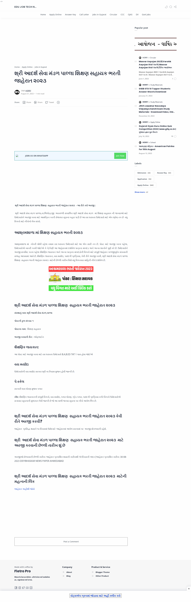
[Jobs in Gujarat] (99, 14)
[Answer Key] (70, 14)
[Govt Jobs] (146, 14)
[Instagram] (19, 587)
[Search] (170, 6)
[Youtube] (27, 587)
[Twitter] (23, 587)
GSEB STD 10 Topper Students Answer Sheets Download (154, 90)
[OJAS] (130, 14)
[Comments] (174, 78)
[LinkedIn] (31, 587)
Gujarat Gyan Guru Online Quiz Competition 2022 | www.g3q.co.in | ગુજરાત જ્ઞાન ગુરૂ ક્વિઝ (157, 129)
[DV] (137, 14)
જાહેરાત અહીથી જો (23, 488)
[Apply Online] (55, 14)
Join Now (120, 155)
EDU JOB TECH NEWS (25, 7)
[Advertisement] (71, 46)
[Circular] (113, 14)
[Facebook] (15, 587)
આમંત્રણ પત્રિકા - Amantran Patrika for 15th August (156, 148)
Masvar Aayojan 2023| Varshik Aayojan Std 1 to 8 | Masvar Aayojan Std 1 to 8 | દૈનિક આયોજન (155, 64)
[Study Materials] (156, 85)
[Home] (43, 14)
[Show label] (141, 192)
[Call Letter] (84, 14)
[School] (153, 142)
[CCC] (122, 14)
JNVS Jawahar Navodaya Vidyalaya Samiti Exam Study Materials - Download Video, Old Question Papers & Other (156, 109)
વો (34, 488)
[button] (166, 6)
